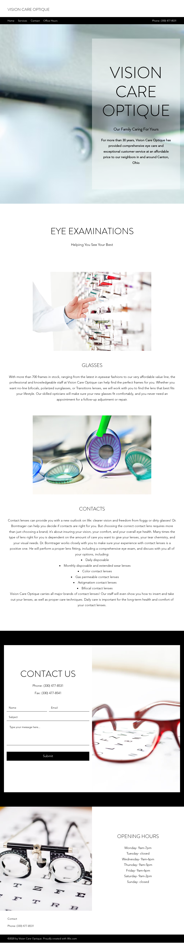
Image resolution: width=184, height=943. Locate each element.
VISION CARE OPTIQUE (29, 9)
